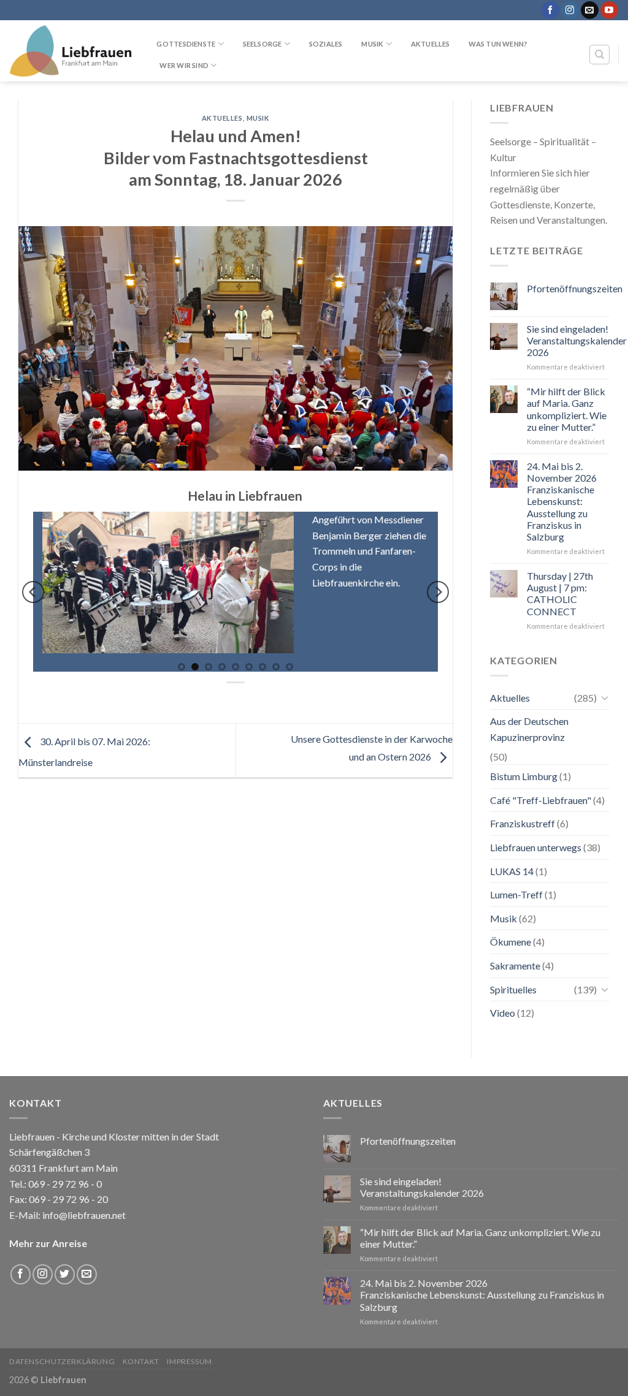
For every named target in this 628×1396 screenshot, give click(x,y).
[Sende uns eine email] (590, 10)
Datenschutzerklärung (62, 1361)
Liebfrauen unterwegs (535, 847)
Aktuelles (430, 44)
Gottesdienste (185, 44)
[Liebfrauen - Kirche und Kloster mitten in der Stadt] (70, 51)
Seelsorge (262, 44)
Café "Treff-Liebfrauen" (540, 800)
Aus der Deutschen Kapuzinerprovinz (529, 729)
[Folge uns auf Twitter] (65, 1274)
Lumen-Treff (516, 894)
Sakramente (515, 965)
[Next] (438, 592)
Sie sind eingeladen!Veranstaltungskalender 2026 (577, 340)
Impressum (189, 1361)
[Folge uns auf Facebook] (550, 10)
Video (502, 1013)
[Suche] (599, 54)
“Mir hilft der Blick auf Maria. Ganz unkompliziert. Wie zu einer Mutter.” (567, 409)
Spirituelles (513, 989)
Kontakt (141, 1361)
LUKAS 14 (512, 871)
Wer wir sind (184, 65)
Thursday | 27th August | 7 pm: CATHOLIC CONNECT (560, 593)
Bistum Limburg (523, 776)
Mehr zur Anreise (48, 1243)
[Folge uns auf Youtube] (609, 10)
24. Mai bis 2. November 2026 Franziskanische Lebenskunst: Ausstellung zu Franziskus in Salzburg (562, 501)
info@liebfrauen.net (84, 1215)
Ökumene (510, 941)
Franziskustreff (522, 823)
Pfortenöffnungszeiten (574, 288)
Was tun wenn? (498, 44)
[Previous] (33, 592)
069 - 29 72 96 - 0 (64, 1183)
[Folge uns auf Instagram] (570, 10)
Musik (372, 44)
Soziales (326, 44)
